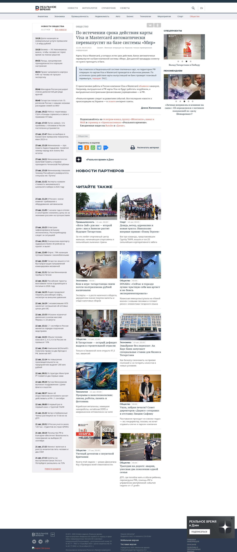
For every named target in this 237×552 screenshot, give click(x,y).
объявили (144, 86)
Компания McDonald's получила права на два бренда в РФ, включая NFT (51, 351)
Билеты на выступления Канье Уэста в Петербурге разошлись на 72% (50, 460)
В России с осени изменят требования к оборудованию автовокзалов (49, 201)
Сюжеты (125, 8)
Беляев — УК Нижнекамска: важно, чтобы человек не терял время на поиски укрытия (51, 52)
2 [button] (182, 61)
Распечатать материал (148, 147)
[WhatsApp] (93, 147)
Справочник (109, 8)
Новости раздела (53, 469)
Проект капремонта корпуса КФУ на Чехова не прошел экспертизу (51, 74)
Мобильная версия (130, 540)
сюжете (112, 101)
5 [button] (192, 101)
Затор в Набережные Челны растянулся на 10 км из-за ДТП (51, 415)
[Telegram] (99, 147)
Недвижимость (102, 16)
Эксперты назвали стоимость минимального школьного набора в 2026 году (50, 184)
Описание (191, 545)
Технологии (145, 16)
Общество (194, 16)
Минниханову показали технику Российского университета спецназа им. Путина (52, 173)
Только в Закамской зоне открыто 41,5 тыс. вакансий (96, 348)
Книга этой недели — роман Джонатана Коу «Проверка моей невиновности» (96, 459)
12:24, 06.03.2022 (83, 48)
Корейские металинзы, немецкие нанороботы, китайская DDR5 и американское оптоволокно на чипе (94, 403)
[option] (184, 46)
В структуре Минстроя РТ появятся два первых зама (52, 374)
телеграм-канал (112, 119)
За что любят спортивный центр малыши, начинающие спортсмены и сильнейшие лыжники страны (95, 233)
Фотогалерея (89, 8)
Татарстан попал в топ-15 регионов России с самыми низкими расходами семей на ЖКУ (52, 103)
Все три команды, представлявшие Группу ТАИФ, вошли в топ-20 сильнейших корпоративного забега (139, 233)
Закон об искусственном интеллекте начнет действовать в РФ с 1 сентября (51, 396)
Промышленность (79, 16)
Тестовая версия (128, 544)
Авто (118, 16)
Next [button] (203, 46)
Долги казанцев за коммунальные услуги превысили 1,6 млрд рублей (51, 41)
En (201, 8)
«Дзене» (120, 125)
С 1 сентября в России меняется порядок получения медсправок (51, 328)
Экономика (59, 16)
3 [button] (186, 61)
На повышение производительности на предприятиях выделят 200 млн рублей (50, 363)
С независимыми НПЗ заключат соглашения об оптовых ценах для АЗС (51, 306)
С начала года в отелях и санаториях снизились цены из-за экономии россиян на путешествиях (52, 213)
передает (97, 78)
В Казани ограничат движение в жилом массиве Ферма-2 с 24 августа (51, 317)
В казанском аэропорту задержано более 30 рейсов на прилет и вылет (52, 244)
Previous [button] (166, 46)
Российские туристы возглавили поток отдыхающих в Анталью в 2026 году (51, 283)
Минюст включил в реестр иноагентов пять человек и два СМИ (51, 449)
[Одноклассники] (157, 25)
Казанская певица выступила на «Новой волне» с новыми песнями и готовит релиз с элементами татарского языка (140, 293)
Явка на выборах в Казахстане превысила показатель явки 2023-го (51, 137)
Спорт (180, 16)
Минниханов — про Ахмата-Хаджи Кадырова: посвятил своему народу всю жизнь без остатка (52, 149)
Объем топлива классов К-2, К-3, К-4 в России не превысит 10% (50, 339)
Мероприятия (164, 16)
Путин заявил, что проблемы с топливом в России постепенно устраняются (50, 125)
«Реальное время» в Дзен (100, 159)
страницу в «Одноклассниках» (105, 122)
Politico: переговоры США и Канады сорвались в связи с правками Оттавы (52, 114)
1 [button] (178, 61)
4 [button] (190, 61)
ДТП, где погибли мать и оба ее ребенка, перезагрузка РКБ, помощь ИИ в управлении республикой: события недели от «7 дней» (140, 475)
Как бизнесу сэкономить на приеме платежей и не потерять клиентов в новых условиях (140, 355)
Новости (73, 8)
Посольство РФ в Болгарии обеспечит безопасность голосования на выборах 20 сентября (51, 437)
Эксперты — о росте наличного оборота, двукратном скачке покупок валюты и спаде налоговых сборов (96, 292)
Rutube (109, 125)
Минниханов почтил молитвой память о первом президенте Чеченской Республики (52, 162)
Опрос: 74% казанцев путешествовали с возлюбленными (52, 253)
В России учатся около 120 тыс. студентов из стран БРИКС (52, 425)
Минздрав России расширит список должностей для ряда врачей (51, 92)
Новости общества (52, 26)
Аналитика (43, 16)
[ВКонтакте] (150, 25)
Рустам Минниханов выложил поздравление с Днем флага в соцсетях (51, 384)
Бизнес (130, 16)
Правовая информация (193, 541)
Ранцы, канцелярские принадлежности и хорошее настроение (48, 63)
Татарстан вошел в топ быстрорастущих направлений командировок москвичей (52, 264)
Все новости (61, 30)
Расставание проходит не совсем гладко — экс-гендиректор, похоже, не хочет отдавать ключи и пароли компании (140, 416)
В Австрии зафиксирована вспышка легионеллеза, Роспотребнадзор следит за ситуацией (50, 231)
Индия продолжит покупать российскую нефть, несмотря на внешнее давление (50, 295)
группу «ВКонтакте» (133, 119)
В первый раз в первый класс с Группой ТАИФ (49, 405)
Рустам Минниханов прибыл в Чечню (51, 273)
